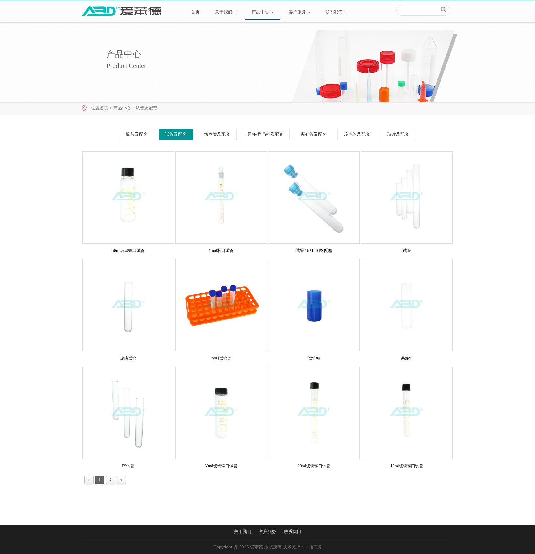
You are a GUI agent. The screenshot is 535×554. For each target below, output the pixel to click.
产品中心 (261, 12)
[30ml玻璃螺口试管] (221, 413)
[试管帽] (314, 305)
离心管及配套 (314, 134)
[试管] (407, 197)
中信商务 (313, 547)
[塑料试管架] (221, 305)
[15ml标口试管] (221, 197)
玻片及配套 (398, 134)
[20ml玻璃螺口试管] (314, 413)
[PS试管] (128, 413)
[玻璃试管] (128, 305)
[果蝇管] (407, 305)
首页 (195, 12)
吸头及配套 (137, 134)
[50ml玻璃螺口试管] (128, 197)
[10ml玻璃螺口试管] (407, 413)
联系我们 (334, 12)
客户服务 (298, 12)
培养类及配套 (217, 134)
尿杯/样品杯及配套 (265, 134)
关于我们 (224, 12)
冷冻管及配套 (357, 134)
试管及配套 (146, 108)
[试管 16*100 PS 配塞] (314, 197)
